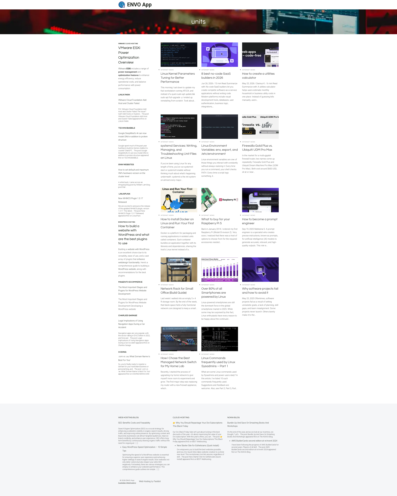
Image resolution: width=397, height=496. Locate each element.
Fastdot (157, 481)
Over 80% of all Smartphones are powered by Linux (213, 292)
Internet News (167, 70)
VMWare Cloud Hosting (128, 43)
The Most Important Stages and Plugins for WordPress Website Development (132, 290)
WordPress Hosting (126, 222)
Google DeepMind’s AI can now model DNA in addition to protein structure (133, 136)
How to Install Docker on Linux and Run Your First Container (177, 223)
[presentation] (179, 54)
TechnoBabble (126, 128)
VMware (124, 68)
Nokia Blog (233, 417)
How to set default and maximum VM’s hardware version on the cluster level (133, 173)
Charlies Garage (127, 315)
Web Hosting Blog (128, 417)
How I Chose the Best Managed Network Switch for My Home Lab (179, 362)
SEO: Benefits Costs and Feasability (134, 423)
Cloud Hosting (181, 417)
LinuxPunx (124, 194)
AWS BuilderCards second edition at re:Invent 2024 (254, 441)
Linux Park (124, 95)
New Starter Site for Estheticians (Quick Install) (198, 445)
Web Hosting (145, 481)
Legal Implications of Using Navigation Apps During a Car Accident (131, 324)
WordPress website (127, 269)
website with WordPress (138, 249)
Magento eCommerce (130, 282)
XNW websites (126, 165)
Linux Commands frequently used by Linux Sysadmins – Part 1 (218, 362)
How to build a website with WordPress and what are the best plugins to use (133, 234)
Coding (122, 352)
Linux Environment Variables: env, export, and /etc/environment (219, 149)
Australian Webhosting (127, 483)
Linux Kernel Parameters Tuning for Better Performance (178, 77)
